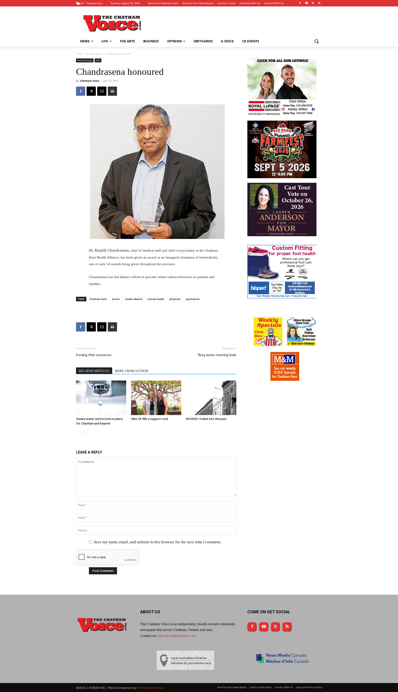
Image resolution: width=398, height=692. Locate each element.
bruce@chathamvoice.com (177, 636)
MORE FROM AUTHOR (131, 371)
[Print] (112, 91)
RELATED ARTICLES (94, 371)
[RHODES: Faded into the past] (211, 398)
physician (175, 299)
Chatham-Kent (98, 299)
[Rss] (319, 3)
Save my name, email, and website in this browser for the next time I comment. (157, 542)
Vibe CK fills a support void (149, 419)
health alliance (133, 299)
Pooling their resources (93, 355)
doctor (116, 299)
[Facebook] (300, 3)
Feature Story (94, 53)
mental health (155, 299)
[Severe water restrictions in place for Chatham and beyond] (101, 398)
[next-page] (86, 433)
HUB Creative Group (150, 688)
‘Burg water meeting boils (217, 355)
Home (79, 53)
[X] (91, 91)
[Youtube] (306, 3)
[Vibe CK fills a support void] (156, 398)
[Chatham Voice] (113, 23)
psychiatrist (192, 299)
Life (98, 60)
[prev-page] (79, 433)
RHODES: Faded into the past (206, 419)
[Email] (101, 91)
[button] (316, 41)
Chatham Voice (90, 80)
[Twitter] (313, 3)
